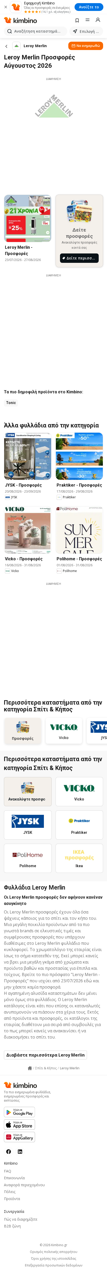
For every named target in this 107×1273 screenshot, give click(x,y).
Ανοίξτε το (89, 6)
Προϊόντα (12, 1198)
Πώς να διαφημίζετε (20, 1219)
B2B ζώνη (12, 1226)
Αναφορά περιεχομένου (24, 1184)
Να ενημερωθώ (88, 46)
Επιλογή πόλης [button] (90, 31)
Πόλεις (9, 1191)
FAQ (7, 1171)
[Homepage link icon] (30, 1068)
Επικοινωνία (14, 1177)
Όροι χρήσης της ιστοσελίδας (53, 1259)
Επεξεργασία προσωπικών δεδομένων (53, 1265)
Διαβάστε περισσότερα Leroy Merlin (45, 1055)
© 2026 (53, 1245)
